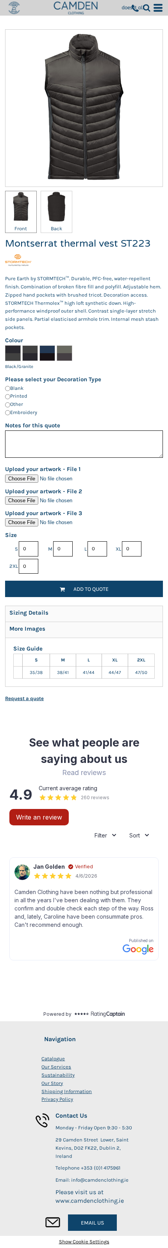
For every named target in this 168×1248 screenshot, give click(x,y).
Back (56, 228)
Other (16, 404)
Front (20, 228)
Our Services (56, 1067)
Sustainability (58, 1075)
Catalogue (53, 1058)
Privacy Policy (57, 1099)
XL (118, 549)
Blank (16, 388)
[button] (146, 8)
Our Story (52, 1083)
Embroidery (23, 412)
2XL (13, 566)
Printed (18, 396)
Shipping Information (66, 1091)
